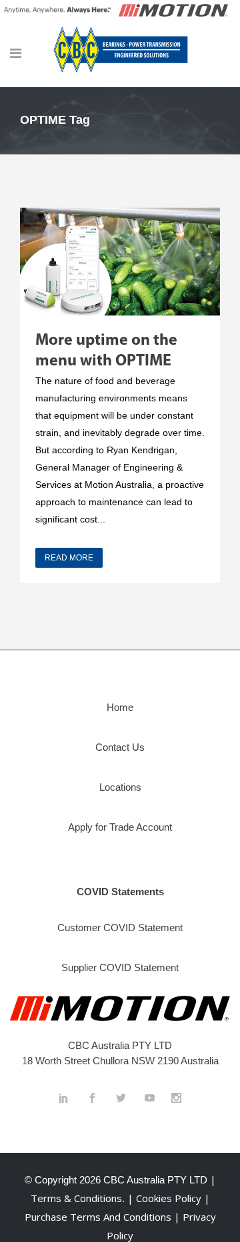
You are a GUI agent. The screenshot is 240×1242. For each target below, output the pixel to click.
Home (120, 707)
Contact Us (120, 747)
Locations (120, 787)
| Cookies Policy (165, 1198)
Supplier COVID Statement (120, 967)
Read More (69, 557)
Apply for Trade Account (120, 827)
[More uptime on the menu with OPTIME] (120, 261)
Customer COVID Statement (120, 927)
